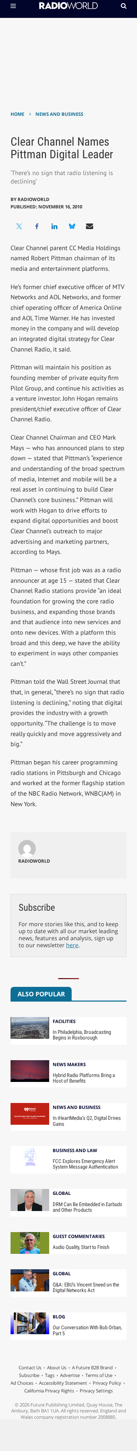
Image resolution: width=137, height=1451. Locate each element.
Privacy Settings (96, 1391)
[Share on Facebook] (37, 226)
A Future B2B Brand (92, 1367)
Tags (49, 1375)
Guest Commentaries (79, 1236)
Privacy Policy (107, 1383)
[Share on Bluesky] (72, 226)
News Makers (69, 1065)
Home (17, 114)
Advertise (70, 1375)
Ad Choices (22, 1383)
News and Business (59, 114)
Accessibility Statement (63, 1383)
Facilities (64, 1021)
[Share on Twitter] (19, 226)
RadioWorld (34, 199)
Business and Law (75, 1151)
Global (62, 1193)
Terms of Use (98, 1375)
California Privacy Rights (49, 1391)
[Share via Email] (89, 226)
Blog (59, 1317)
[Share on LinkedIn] (54, 226)
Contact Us (30, 1367)
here (72, 945)
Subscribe (29, 1375)
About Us (56, 1367)
